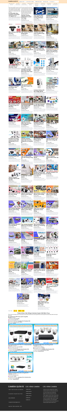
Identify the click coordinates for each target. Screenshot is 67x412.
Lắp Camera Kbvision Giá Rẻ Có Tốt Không (27, 225)
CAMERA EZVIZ (28, 399)
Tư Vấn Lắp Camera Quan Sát (39, 253)
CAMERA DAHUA (28, 389)
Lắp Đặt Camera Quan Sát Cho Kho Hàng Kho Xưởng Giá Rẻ (27, 140)
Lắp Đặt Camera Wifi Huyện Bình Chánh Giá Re (26, 271)
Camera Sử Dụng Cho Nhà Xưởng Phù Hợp (52, 16)
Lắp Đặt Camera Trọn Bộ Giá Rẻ (52, 173)
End (23, 310)
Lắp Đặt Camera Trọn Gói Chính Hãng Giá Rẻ (52, 140)
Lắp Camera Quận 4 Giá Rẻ (51, 287)
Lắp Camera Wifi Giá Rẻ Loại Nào (51, 225)
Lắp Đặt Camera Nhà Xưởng (27, 240)
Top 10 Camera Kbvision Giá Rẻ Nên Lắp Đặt (14, 178)
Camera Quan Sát (14, 156)
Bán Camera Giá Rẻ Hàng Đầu (14, 239)
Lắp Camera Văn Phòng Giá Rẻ (38, 139)
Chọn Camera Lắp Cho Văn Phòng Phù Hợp (39, 50)
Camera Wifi (12, 122)
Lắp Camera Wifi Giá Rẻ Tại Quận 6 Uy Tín (14, 285)
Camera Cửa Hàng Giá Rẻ (39, 156)
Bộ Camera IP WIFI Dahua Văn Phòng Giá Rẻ (43, 344)
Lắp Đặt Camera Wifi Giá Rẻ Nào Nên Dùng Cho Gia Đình (39, 174)
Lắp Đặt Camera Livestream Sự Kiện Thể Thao (26, 17)
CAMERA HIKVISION (28, 391)
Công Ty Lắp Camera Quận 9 (14, 255)
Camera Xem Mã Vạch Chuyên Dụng (39, 32)
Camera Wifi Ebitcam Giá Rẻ (52, 208)
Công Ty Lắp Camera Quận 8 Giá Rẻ (27, 255)
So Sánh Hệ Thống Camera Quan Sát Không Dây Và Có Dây (14, 140)
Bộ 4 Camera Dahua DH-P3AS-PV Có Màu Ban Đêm (20, 344)
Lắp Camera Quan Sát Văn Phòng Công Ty (27, 157)
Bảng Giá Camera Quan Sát (51, 255)
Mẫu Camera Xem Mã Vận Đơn (15, 32)
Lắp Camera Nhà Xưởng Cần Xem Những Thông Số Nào (52, 68)
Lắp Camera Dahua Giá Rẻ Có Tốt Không (39, 224)
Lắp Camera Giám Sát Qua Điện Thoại (22, 300)
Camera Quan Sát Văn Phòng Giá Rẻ (39, 123)
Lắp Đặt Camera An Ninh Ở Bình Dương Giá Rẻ (14, 270)
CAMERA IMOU (28, 397)
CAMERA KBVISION (28, 393)
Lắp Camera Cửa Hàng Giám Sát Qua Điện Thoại (43, 303)
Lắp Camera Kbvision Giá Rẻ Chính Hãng (27, 209)
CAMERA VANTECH (28, 395)
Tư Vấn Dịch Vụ (51, 1)
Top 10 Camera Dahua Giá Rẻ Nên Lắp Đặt (52, 157)
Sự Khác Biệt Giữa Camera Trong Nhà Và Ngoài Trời (14, 15)
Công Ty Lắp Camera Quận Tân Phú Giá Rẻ (39, 269)
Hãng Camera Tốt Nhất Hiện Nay (51, 104)
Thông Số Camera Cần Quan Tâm (14, 86)
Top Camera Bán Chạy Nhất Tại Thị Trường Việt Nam (38, 16)
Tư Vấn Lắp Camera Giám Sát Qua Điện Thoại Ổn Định (26, 286)
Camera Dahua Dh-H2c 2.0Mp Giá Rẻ (39, 90)
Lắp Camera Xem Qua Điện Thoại (13, 66)
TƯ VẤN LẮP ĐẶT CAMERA (30, 1)
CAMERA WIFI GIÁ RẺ (38, 1)
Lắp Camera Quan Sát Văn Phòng (39, 286)
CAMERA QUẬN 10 (13, 1)
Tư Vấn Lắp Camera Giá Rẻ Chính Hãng (39, 105)
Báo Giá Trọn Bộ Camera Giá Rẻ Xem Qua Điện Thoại (51, 86)
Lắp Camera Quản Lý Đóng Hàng (27, 32)
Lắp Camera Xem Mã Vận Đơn (52, 35)
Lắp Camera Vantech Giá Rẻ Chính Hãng (40, 193)
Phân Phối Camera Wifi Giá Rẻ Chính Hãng (39, 210)
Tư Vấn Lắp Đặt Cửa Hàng (51, 124)
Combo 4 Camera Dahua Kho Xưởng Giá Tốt (18, 373)
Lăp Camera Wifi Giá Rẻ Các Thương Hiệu (52, 240)
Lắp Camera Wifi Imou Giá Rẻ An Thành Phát (25, 107)
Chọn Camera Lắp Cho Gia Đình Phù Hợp (14, 51)
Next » (20, 310)
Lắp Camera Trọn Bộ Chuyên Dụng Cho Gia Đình (14, 105)
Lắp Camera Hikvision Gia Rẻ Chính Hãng (14, 209)
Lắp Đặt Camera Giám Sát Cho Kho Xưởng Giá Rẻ (26, 123)
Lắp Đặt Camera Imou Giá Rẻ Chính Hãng (27, 193)
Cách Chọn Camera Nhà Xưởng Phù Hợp (52, 51)
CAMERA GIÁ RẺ (21, 1)
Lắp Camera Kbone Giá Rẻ (39, 240)
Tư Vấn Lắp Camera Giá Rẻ (26, 176)
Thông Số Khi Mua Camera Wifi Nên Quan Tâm (38, 69)
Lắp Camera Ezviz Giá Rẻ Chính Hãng (14, 193)
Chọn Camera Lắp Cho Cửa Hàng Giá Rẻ (27, 49)
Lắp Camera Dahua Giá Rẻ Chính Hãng (51, 194)
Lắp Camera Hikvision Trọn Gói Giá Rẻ (14, 224)
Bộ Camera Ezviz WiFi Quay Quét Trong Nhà (18, 316)
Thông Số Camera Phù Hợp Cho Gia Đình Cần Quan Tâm (26, 70)
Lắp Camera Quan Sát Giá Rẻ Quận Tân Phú (26, 86)
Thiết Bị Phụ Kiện (45, 1)
